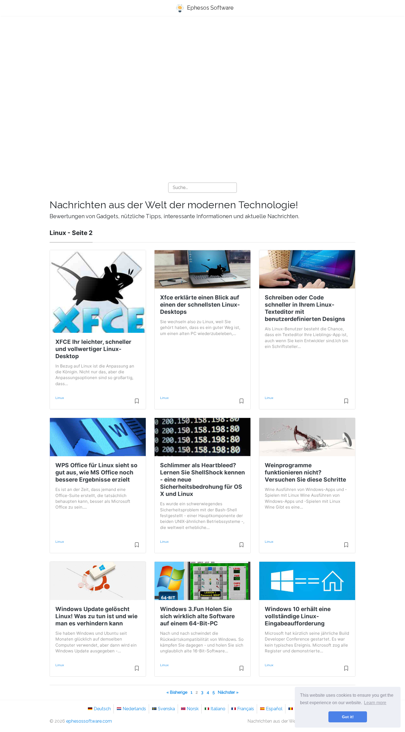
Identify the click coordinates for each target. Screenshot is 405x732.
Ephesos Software (210, 7)
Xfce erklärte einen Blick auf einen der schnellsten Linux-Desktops (200, 304)
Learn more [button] (375, 702)
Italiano (217, 708)
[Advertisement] (202, 63)
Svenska (166, 708)
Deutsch (102, 708)
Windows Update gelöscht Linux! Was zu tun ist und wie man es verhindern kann (96, 616)
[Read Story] (136, 403)
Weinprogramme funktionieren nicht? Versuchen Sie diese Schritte (305, 472)
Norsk (193, 708)
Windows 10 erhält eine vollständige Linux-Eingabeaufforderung (298, 616)
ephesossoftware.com (89, 721)
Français (245, 708)
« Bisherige (176, 692)
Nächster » (228, 692)
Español (274, 708)
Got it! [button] (348, 717)
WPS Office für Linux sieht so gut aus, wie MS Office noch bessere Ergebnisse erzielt (96, 472)
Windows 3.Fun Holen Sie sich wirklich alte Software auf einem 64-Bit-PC (197, 616)
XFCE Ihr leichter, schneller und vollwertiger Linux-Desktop (93, 349)
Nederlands (134, 708)
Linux (59, 398)
